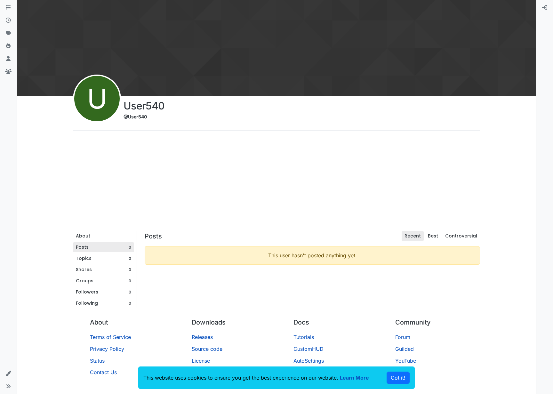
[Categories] (8, 8)
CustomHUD (308, 349)
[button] (8, 373)
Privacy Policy (107, 349)
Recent (413, 236)
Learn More (354, 377)
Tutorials (303, 337)
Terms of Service (110, 337)
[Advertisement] (276, 183)
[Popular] (8, 46)
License (201, 361)
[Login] (544, 8)
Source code (207, 349)
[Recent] (8, 20)
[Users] (8, 59)
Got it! (398, 377)
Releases (202, 337)
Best (433, 236)
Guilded (404, 349)
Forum (402, 337)
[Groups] (8, 72)
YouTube (405, 361)
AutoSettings (308, 361)
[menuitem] (544, 8)
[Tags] (8, 33)
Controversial (461, 236)
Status (97, 361)
